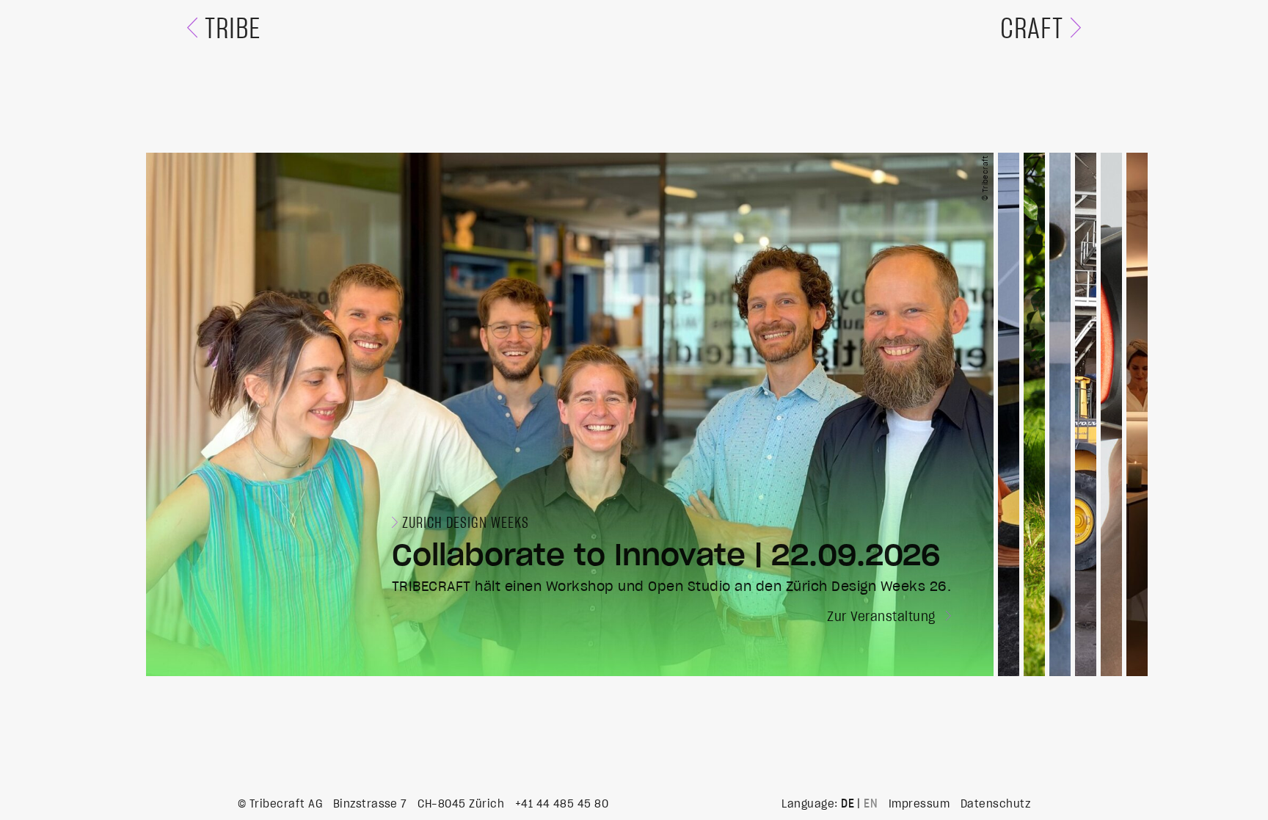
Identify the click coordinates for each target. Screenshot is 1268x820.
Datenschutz (995, 804)
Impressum (919, 804)
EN (871, 804)
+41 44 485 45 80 (562, 804)
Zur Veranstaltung (883, 617)
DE (847, 804)
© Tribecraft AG (280, 804)
